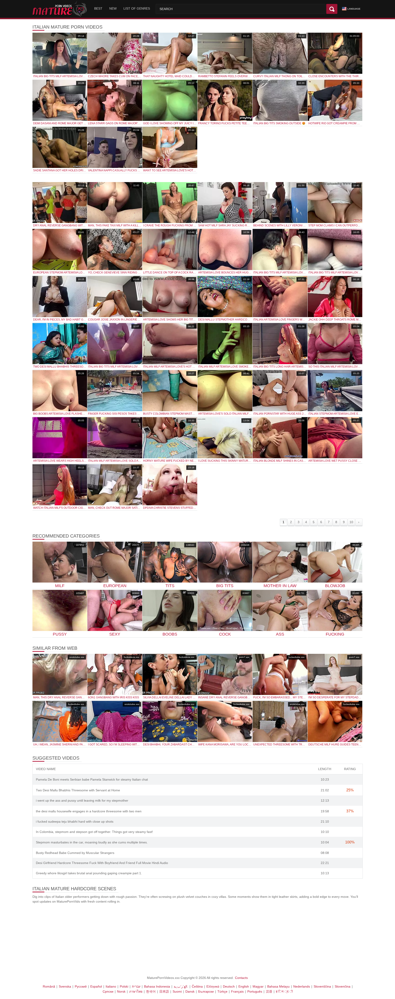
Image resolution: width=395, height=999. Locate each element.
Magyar (258, 986)
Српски (108, 991)
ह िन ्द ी (284, 991)
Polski (124, 986)
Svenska (65, 986)
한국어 (151, 991)
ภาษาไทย (135, 991)
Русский (81, 986)
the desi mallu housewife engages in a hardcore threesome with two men (88, 811)
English (243, 986)
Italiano (111, 986)
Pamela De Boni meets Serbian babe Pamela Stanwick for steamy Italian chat (92, 779)
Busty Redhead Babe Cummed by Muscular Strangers (75, 853)
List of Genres (136, 8)
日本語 (164, 991)
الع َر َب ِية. (181, 986)
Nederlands (301, 986)
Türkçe (222, 991)
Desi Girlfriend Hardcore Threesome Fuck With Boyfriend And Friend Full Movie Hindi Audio (102, 863)
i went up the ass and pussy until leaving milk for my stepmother (82, 800)
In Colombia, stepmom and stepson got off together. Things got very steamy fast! (94, 832)
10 (351, 522)
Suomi (177, 991)
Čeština (197, 986)
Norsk (121, 991)
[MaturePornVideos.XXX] (60, 9)
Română (49, 986)
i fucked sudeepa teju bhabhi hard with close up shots (74, 821)
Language (353, 9)
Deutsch (229, 986)
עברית (136, 986)
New (113, 8)
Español (96, 986)
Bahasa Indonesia (157, 986)
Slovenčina (342, 986)
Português (254, 991)
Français (237, 991)
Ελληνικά (212, 986)
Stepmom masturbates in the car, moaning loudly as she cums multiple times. (92, 842)
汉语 (269, 991)
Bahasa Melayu (278, 986)
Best (98, 8)
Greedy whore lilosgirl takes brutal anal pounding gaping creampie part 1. (89, 873)
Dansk (190, 991)
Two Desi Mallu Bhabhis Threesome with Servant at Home (78, 790)
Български (206, 991)
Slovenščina (322, 986)
